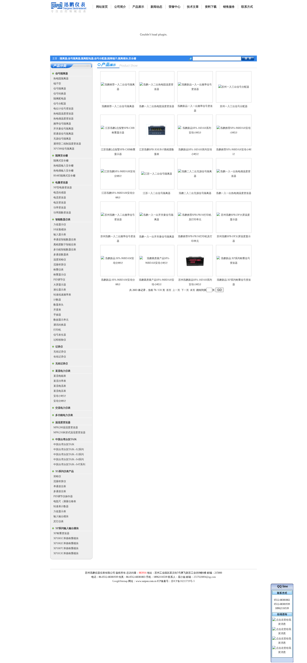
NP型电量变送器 (62, 187)
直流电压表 (59, 390)
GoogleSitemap (120, 581)
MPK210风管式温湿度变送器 (69, 432)
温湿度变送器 (62, 422)
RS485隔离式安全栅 (64, 175)
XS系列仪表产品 (64, 471)
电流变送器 (59, 197)
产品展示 (138, 6)
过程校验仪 (59, 339)
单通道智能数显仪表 (64, 239)
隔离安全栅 (61, 155)
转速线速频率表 (62, 294)
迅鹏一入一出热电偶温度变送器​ (233, 193)
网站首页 (102, 6)
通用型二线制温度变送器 (67, 143)
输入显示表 (59, 234)
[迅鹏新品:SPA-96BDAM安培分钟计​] (118, 262)
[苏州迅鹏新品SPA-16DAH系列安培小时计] (195, 265)
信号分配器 (59, 103)
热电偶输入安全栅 (63, 170)
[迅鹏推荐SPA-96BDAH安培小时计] (234, 132)
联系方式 (247, 6)
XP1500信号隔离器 (63, 148)
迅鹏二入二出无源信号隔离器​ (195, 193)
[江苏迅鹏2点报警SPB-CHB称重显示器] (118, 132)
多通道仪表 (59, 491)
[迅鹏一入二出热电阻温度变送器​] (157, 89)
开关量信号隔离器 (63, 128)
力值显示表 (59, 511)
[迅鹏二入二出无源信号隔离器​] (195, 176)
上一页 (176, 290)
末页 (192, 290)
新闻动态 (156, 6)
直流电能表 (59, 375)
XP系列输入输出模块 (67, 528)
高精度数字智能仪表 (64, 244)
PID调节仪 (59, 279)
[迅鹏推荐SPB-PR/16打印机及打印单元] (195, 219)
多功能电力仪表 (64, 415)
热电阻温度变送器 (63, 113)
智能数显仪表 (62, 219)
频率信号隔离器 (62, 123)
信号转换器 (59, 93)
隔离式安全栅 (61, 160)
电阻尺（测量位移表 (64, 501)
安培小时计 (59, 395)
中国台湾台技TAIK (66, 439)
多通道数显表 (61, 254)
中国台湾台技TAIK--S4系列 (68, 459)
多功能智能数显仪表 (64, 249)
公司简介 (120, 6)
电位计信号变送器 (63, 108)
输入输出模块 (61, 516)
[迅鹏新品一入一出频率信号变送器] (195, 89)
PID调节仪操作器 (63, 496)
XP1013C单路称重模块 (66, 553)
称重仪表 (58, 269)
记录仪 (59, 346)
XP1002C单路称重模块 (66, 543)
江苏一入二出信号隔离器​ (156, 193)
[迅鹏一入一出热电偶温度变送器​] (234, 176)
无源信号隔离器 (62, 138)
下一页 (185, 290)
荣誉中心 (174, 6)
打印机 (57, 329)
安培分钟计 (59, 400)
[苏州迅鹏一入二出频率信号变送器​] (118, 219)
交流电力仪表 (62, 407)
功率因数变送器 (62, 212)
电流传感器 (59, 192)
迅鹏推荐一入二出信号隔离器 (118, 106)
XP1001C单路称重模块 (66, 538)
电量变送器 (61, 182)
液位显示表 (59, 289)
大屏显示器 (59, 284)
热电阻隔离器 (61, 78)
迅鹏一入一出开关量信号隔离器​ (156, 236)
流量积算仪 (59, 264)
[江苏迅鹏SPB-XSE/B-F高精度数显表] (156, 135)
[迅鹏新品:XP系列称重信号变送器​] (234, 262)
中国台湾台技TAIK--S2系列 (68, 449)
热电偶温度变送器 (63, 118)
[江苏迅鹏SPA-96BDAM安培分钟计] (118, 176)
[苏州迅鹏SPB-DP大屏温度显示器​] (234, 219)
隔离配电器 (59, 98)
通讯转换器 (59, 324)
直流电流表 (59, 385)
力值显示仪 (59, 224)
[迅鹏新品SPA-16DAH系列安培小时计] (195, 132)
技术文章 (193, 6)
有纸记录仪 (59, 356)
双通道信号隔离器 (63, 133)
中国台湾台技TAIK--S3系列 (68, 454)
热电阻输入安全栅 (63, 165)
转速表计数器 (61, 506)
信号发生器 (59, 334)
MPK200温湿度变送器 (65, 427)
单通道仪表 (59, 486)
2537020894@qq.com (205, 577)
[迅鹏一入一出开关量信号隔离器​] (157, 219)
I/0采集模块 (59, 229)
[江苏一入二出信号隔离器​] (156, 173)
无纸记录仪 (59, 351)
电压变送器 (59, 202)
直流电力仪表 (62, 370)
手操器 (57, 314)
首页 (168, 290)
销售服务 (229, 6)
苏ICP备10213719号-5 (183, 581)
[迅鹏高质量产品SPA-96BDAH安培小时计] (157, 262)
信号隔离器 (61, 73)
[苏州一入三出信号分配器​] (233, 86)
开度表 (57, 309)
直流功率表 (59, 380)
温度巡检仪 (59, 259)
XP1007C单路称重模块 (66, 548)
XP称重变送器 (61, 533)
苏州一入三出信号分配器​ (233, 106)
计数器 (57, 299)
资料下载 (211, 6)
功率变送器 (59, 207)
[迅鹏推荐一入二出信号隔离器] (118, 89)
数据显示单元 (61, 319)
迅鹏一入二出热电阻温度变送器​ (156, 106)
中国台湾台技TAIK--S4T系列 (69, 464)
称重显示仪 (59, 274)
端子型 (57, 83)
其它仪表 (58, 521)
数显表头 (58, 304)
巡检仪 (57, 476)
